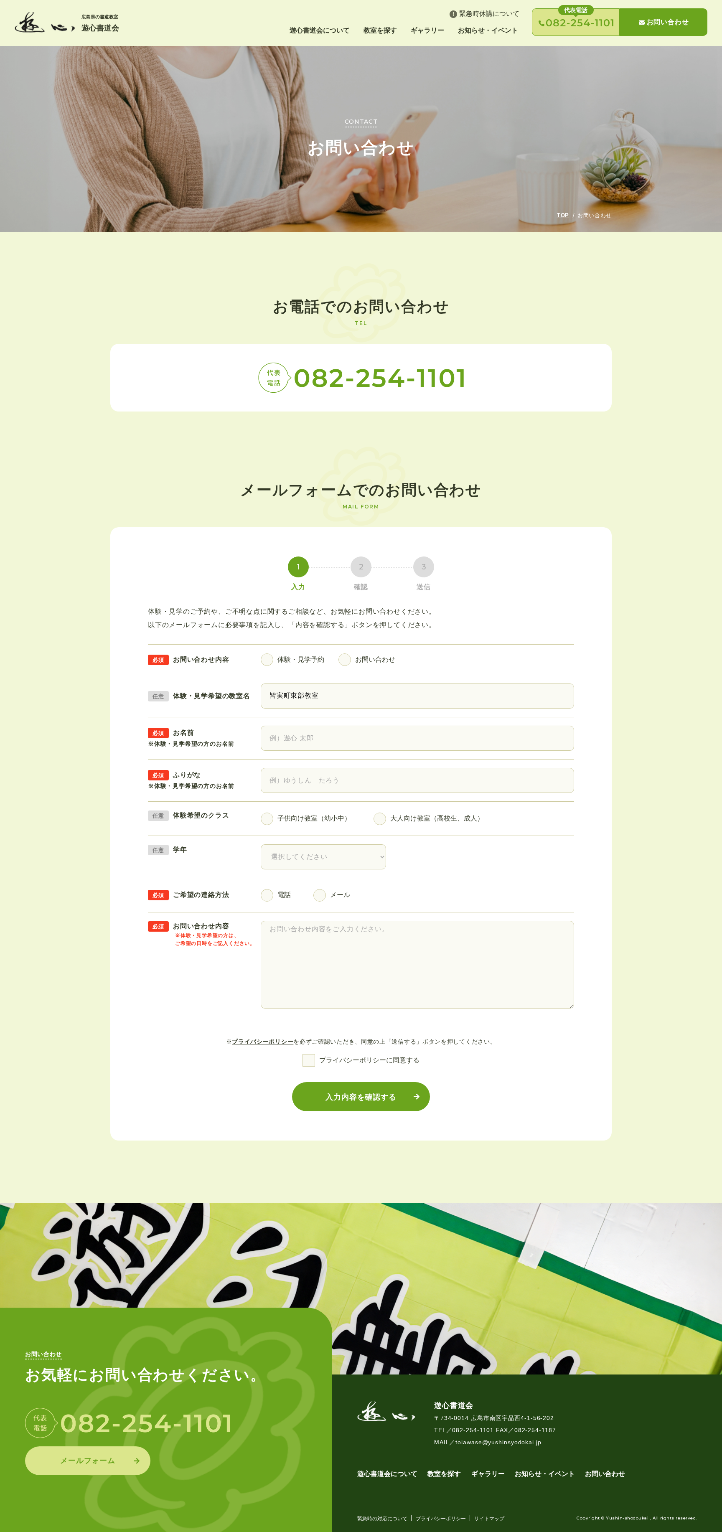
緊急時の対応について (382, 1519)
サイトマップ (489, 1519)
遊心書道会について (320, 30)
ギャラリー (427, 30)
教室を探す (380, 30)
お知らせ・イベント (488, 30)
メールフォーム (87, 1460)
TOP (563, 215)
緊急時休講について (489, 13)
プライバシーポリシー (262, 1041)
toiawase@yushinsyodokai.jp (498, 1442)
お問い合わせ (668, 21)
